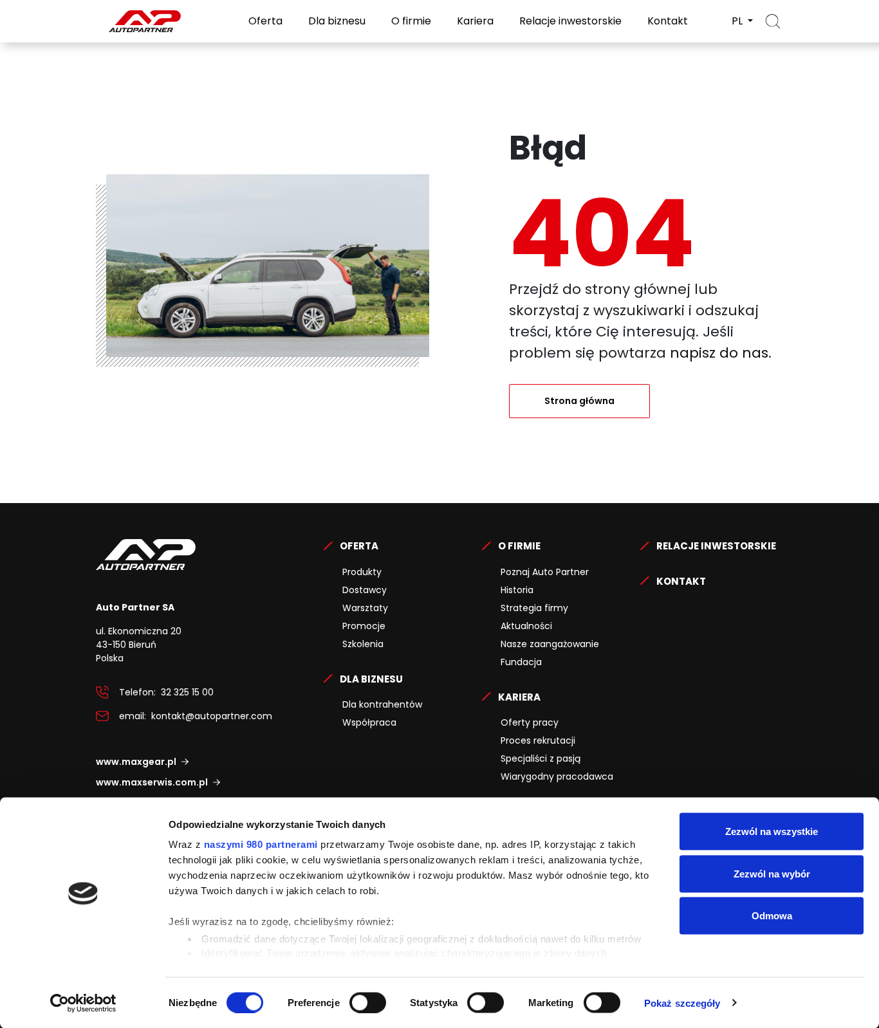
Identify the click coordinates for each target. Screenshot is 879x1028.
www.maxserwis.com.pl (152, 782)
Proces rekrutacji (538, 740)
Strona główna (579, 400)
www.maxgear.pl (136, 761)
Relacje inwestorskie (569, 21)
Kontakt (666, 21)
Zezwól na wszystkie (771, 831)
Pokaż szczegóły (682, 1002)
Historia (517, 589)
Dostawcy (364, 589)
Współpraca (369, 722)
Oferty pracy (530, 722)
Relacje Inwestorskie (716, 546)
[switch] (367, 1002)
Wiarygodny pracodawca (557, 776)
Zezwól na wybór (772, 873)
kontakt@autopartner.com (211, 716)
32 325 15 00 (187, 692)
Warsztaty (365, 607)
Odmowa (772, 915)
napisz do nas (719, 353)
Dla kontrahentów (382, 704)
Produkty (362, 571)
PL (738, 21)
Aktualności (526, 626)
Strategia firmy (534, 607)
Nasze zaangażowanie (550, 644)
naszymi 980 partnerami (261, 844)
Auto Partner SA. (137, 7)
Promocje (363, 626)
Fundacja (521, 662)
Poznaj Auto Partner (545, 571)
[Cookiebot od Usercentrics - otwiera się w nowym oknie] (83, 1003)
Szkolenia (363, 644)
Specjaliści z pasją (540, 758)
